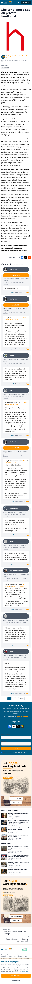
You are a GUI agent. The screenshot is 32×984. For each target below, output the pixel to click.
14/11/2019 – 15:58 (10, 463)
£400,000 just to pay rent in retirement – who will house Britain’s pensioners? (19, 821)
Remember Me (7, 752)
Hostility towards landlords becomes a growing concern (18, 835)
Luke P (25, 402)
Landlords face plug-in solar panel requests (17, 870)
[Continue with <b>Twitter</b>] (18, 726)
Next (21, 699)
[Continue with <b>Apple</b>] (14, 726)
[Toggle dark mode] (19, 2)
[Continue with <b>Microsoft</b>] (22, 726)
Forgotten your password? (19, 752)
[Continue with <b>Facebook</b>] (9, 726)
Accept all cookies (16, 975)
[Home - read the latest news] (9, 2)
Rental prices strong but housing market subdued (17, 940)
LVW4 (24, 318)
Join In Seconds (22, 717)
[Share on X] (25, 257)
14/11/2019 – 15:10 (12, 404)
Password (4, 741)
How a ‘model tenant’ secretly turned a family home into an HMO (19, 828)
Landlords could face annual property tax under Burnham (18, 863)
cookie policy (25, 971)
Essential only (16, 980)
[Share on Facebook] (22, 257)
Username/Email (5, 734)
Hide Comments (18, 264)
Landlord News (5, 67)
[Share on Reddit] (29, 257)
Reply (27, 292)
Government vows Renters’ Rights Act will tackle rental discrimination (18, 814)
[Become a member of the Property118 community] (16, 777)
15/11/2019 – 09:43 (18, 586)
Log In (16, 748)
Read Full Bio (16, 275)
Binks (24, 461)
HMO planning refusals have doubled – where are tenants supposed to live (18, 855)
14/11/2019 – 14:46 (12, 320)
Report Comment (20, 292)
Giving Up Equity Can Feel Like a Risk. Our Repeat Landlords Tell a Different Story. (18, 848)
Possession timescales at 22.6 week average (15, 933)
